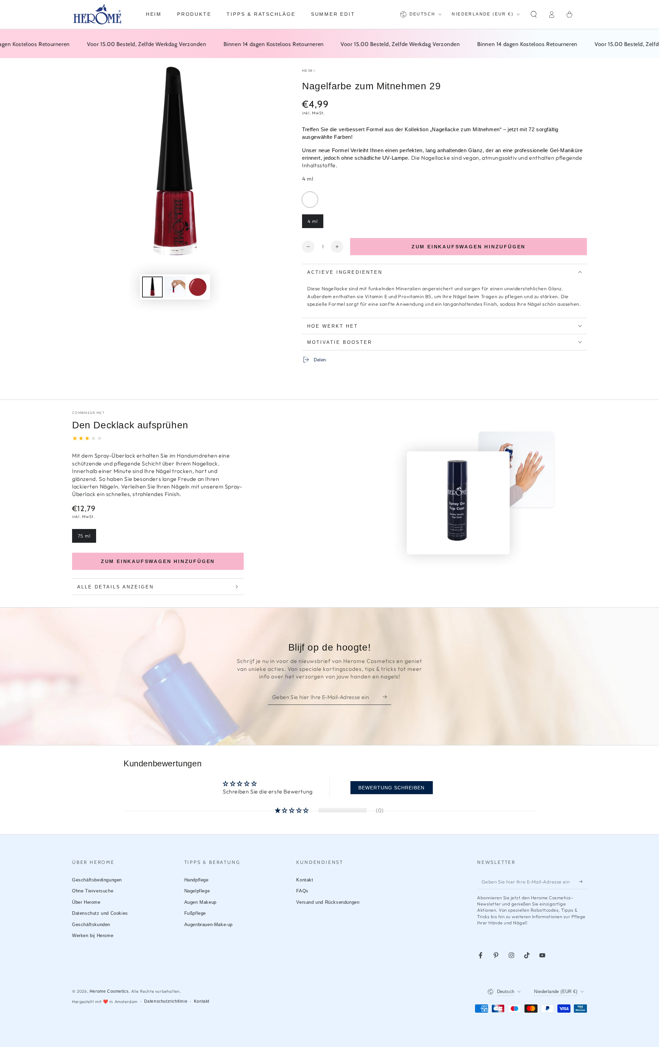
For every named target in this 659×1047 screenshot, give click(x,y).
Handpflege (196, 879)
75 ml (86, 538)
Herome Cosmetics (109, 991)
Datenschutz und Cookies (100, 913)
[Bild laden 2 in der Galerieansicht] (175, 287)
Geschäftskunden (91, 924)
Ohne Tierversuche (92, 890)
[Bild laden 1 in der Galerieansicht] (152, 287)
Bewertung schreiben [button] (391, 787)
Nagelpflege (197, 890)
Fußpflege (195, 913)
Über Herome (86, 902)
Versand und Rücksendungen (327, 902)
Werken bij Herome (92, 935)
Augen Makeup (200, 902)
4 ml (315, 223)
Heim (307, 70)
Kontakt (304, 879)
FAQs (302, 890)
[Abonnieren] (387, 697)
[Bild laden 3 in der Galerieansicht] (197, 287)
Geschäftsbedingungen (97, 879)
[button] (534, 14)
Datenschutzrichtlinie (166, 1001)
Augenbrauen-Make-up (208, 924)
